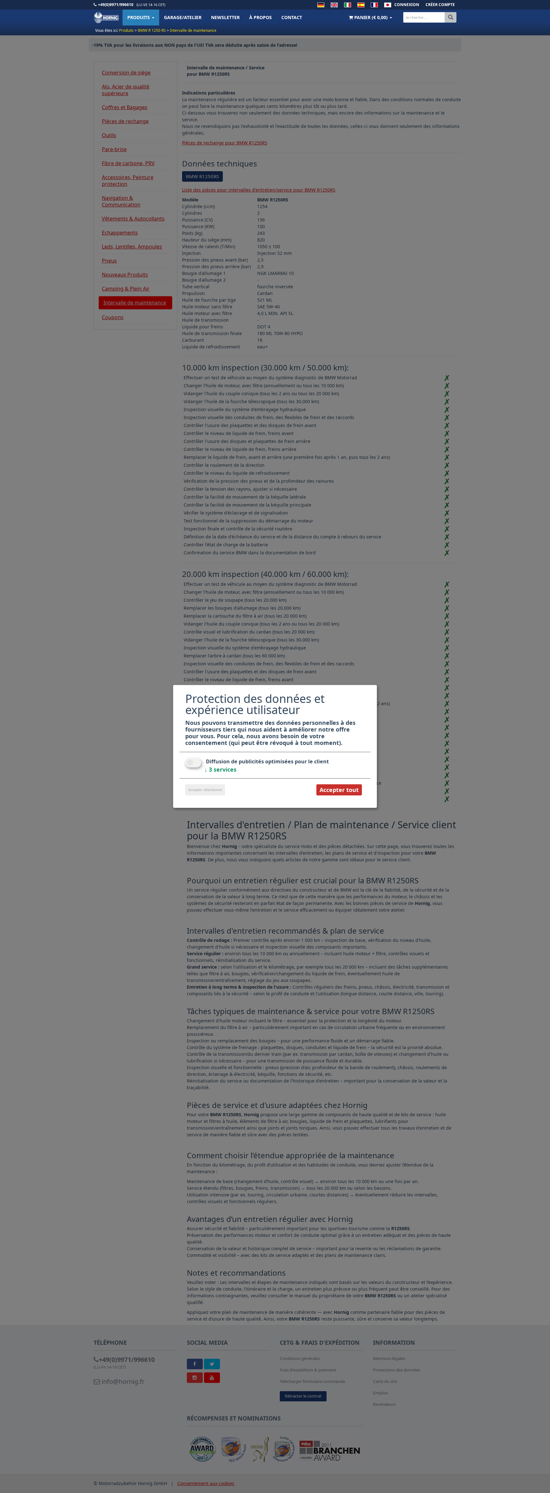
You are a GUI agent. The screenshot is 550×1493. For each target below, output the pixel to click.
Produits (139, 17)
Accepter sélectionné (205, 790)
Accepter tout (339, 790)
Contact (291, 17)
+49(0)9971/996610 (115, 4)
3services (220, 769)
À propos (260, 17)
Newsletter (225, 17)
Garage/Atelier (182, 17)
